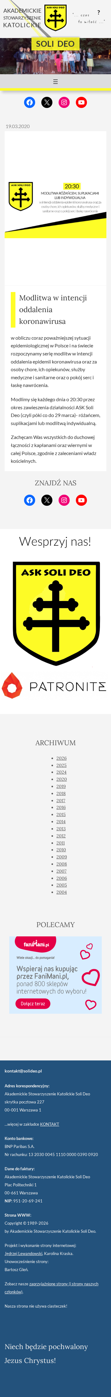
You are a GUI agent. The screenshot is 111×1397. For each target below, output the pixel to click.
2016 (61, 807)
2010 (61, 850)
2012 (61, 836)
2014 (61, 821)
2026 (61, 758)
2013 (61, 829)
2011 (60, 843)
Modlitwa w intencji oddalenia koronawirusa (53, 309)
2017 (60, 800)
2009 (61, 857)
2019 (61, 786)
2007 (61, 871)
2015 (61, 814)
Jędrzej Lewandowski (23, 1253)
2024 (61, 772)
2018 (61, 793)
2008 (61, 864)
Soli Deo (55, 43)
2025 (61, 765)
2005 (61, 885)
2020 (61, 779)
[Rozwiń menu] (55, 81)
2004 (61, 892)
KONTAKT (49, 1124)
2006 (61, 878)
